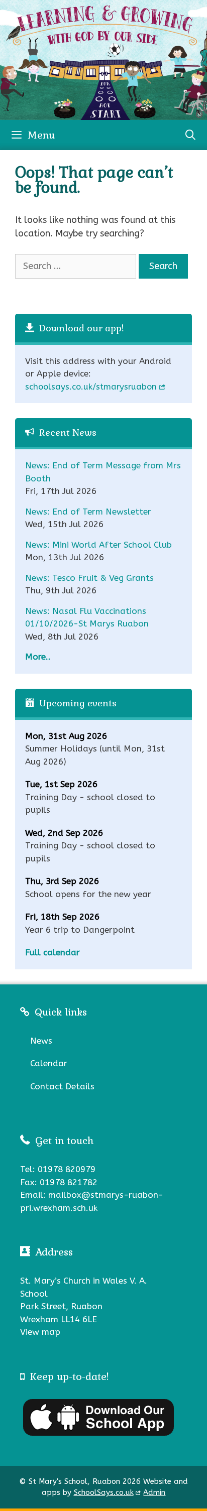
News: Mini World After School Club (98, 545)
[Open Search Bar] (190, 135)
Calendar (48, 1063)
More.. (38, 657)
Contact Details (62, 1086)
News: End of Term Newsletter (88, 512)
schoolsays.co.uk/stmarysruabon (91, 387)
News (41, 1041)
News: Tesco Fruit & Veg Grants (89, 578)
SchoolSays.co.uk (104, 1492)
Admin (154, 1492)
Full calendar (52, 952)
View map (40, 1332)
